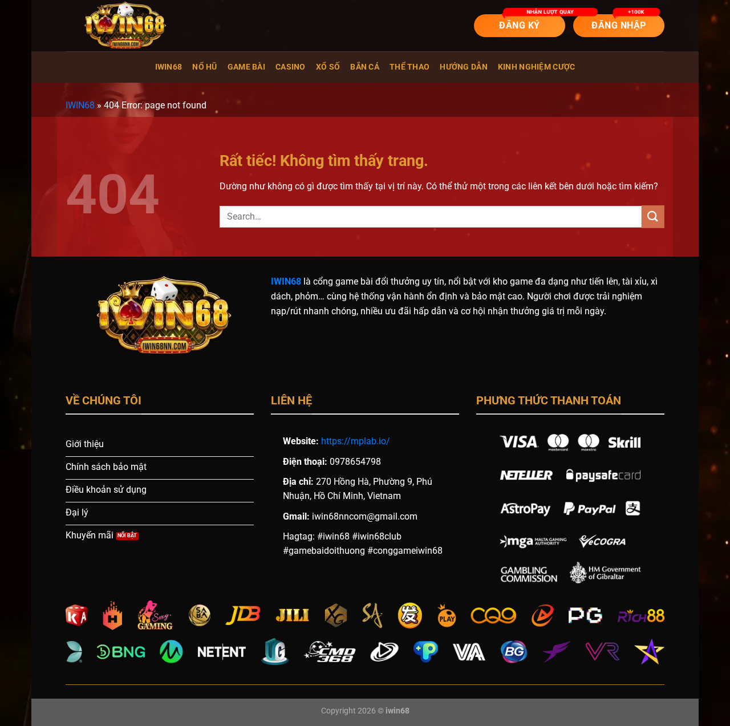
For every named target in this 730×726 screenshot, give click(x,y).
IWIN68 (168, 67)
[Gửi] (653, 216)
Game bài (246, 67)
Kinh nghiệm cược (536, 67)
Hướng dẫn (464, 67)
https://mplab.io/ (355, 441)
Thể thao (409, 67)
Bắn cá (364, 67)
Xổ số (328, 67)
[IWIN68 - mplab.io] (123, 26)
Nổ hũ (204, 67)
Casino (290, 67)
